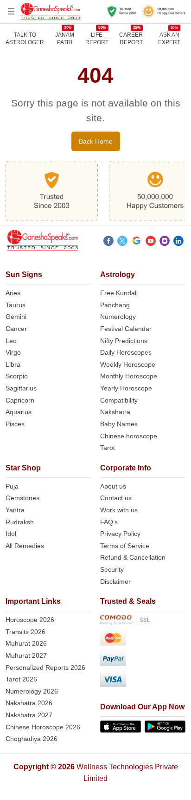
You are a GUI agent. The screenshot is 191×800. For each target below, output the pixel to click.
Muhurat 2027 (26, 655)
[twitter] (122, 242)
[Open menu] (11, 11)
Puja (12, 486)
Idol (11, 533)
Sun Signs (24, 274)
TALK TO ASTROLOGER (25, 39)
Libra (13, 364)
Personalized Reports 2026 (45, 667)
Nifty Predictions (123, 340)
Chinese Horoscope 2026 (43, 727)
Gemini (16, 316)
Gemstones (22, 498)
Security (112, 569)
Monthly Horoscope (128, 376)
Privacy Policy (120, 533)
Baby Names (119, 424)
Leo (11, 340)
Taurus (15, 305)
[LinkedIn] (178, 242)
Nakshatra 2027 (29, 715)
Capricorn (20, 400)
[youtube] (151, 242)
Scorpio (17, 376)
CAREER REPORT (131, 38)
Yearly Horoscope (126, 388)
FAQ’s (109, 522)
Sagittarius (21, 388)
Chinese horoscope (128, 436)
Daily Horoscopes (126, 352)
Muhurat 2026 (26, 643)
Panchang (115, 305)
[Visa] (142, 680)
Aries (13, 293)
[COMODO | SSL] (142, 621)
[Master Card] (142, 639)
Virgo (13, 352)
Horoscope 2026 (30, 619)
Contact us (116, 498)
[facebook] (108, 242)
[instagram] (164, 242)
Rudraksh (20, 522)
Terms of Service (124, 545)
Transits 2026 (25, 631)
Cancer (16, 328)
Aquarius (19, 412)
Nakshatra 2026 (29, 703)
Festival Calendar (126, 328)
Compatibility (119, 400)
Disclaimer (115, 581)
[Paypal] (142, 659)
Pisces (15, 424)
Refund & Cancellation (133, 557)
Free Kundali (119, 293)
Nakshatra (115, 412)
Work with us (119, 510)
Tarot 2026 (21, 679)
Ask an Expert (169, 38)
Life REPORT (96, 38)
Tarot (107, 447)
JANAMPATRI (64, 38)
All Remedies (25, 545)
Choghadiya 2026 (31, 738)
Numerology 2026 (32, 691)
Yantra (15, 510)
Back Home (96, 141)
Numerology (118, 316)
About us (113, 486)
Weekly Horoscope (127, 364)
